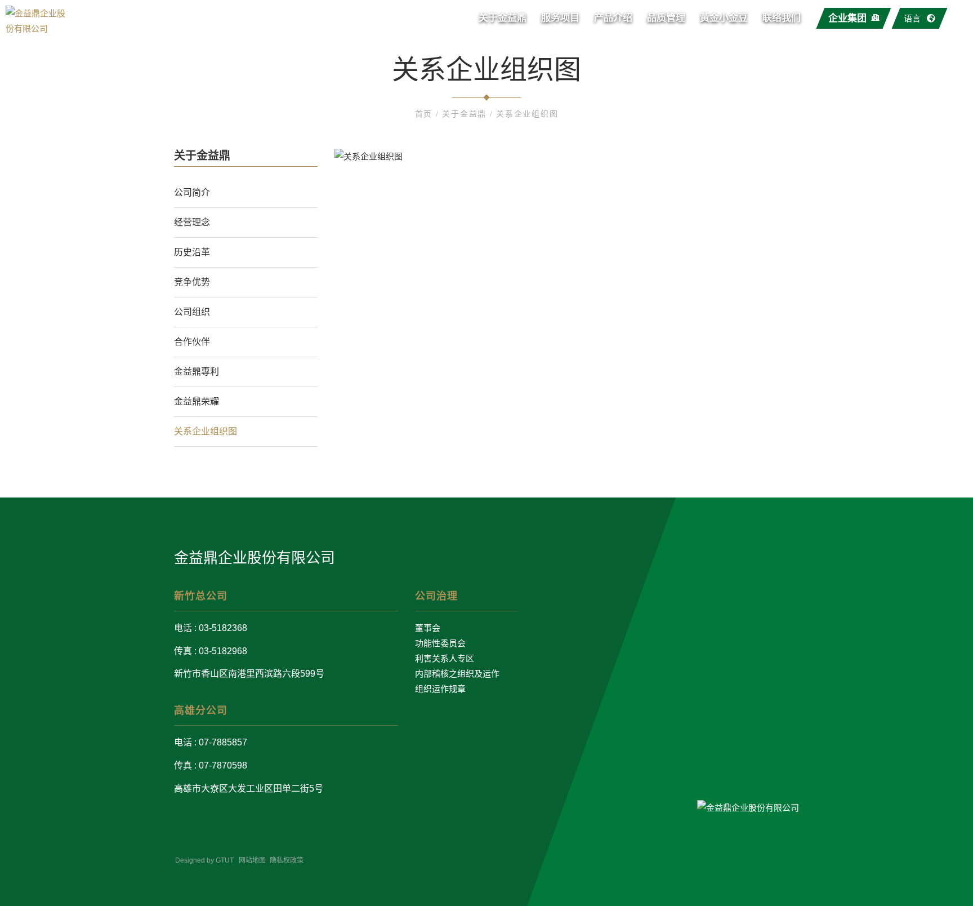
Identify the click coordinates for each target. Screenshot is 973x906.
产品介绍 (613, 17)
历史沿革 (192, 252)
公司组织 (192, 312)
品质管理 (666, 17)
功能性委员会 (440, 643)
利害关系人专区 (444, 658)
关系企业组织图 (527, 113)
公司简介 (192, 192)
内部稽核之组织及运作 (457, 673)
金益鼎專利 (196, 371)
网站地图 (252, 860)
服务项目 (560, 17)
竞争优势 (192, 282)
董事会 (427, 628)
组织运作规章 (440, 689)
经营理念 (192, 222)
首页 (425, 113)
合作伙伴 (192, 342)
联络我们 (781, 17)
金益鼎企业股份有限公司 (254, 557)
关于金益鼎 (502, 17)
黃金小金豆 (724, 17)
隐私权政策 (286, 860)
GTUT (225, 860)
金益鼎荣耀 (196, 401)
